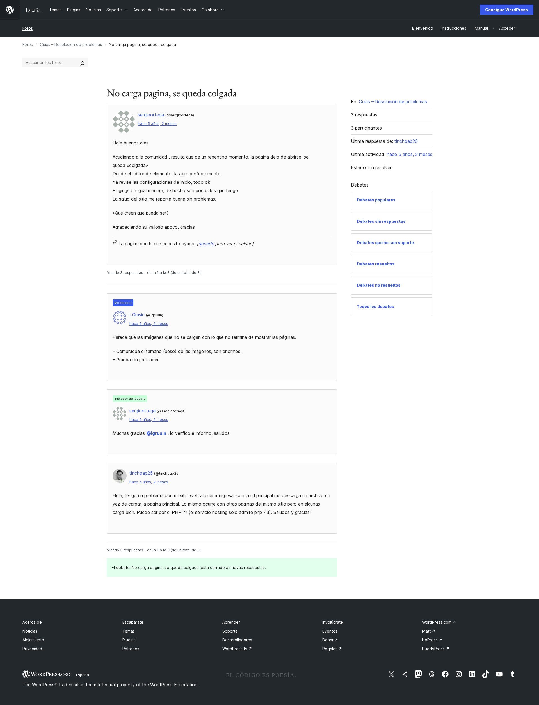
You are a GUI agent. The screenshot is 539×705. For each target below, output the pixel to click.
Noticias (29, 631)
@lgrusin (156, 433)
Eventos (329, 631)
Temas (128, 631)
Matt (428, 631)
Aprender (231, 622)
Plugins (129, 639)
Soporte (230, 631)
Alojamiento (33, 639)
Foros (27, 28)
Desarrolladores (237, 639)
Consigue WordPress (506, 9)
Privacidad (32, 648)
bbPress (432, 639)
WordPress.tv (237, 648)
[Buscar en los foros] (82, 62)
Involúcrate (332, 622)
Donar (330, 639)
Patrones (130, 648)
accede (206, 243)
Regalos (332, 648)
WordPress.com (439, 622)
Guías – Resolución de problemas (71, 44)
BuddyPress (435, 648)
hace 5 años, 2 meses (157, 123)
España (82, 674)
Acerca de (32, 622)
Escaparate (132, 622)
